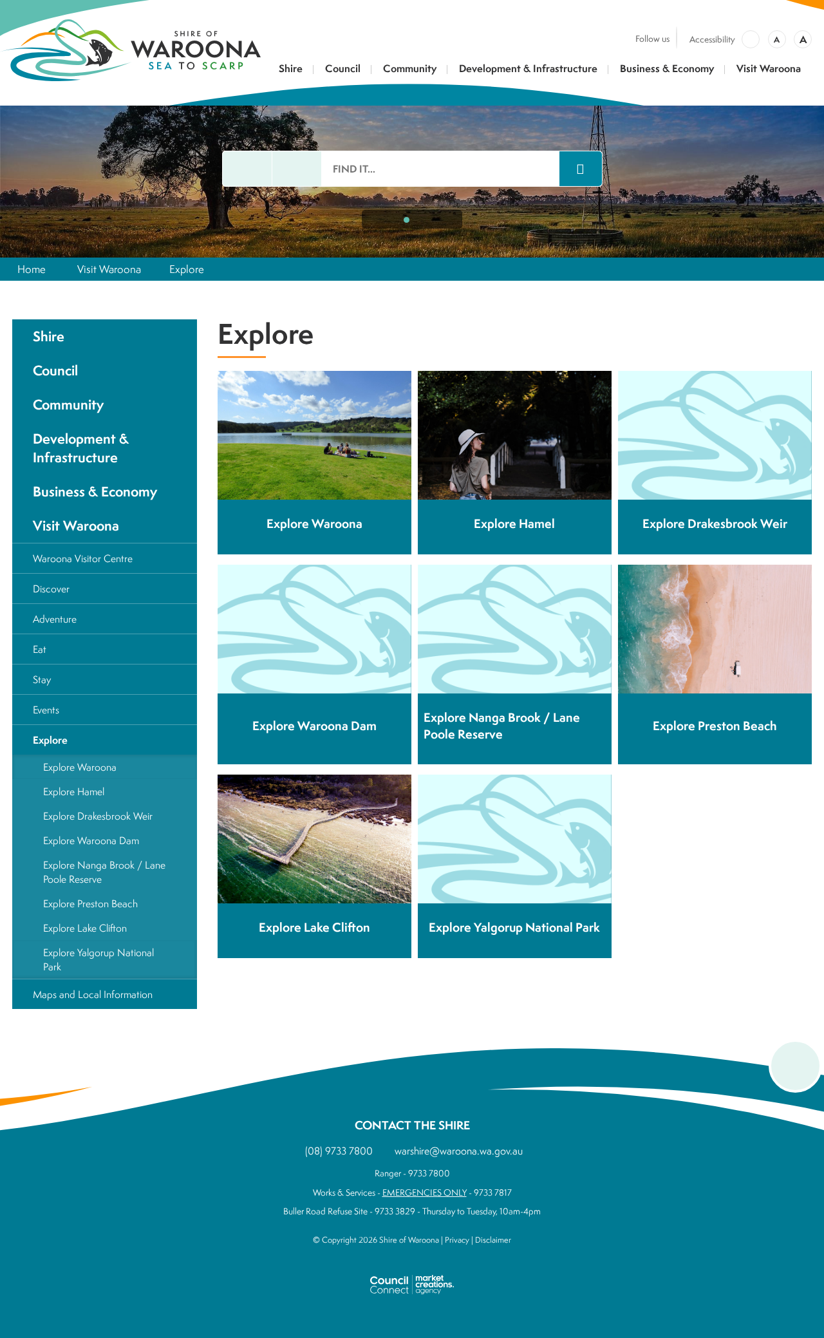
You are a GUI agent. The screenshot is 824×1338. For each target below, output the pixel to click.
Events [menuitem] (46, 709)
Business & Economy (667, 69)
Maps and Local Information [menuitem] (93, 994)
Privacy (457, 1239)
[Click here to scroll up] (795, 1066)
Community (409, 69)
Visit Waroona (768, 69)
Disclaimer (493, 1239)
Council (342, 69)
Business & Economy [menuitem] (95, 491)
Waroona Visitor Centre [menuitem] (83, 558)
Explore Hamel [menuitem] (73, 791)
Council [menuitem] (55, 370)
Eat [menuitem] (39, 649)
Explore (186, 268)
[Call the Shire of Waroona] (296, 168)
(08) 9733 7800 (339, 1151)
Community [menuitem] (68, 404)
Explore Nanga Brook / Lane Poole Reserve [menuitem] (104, 872)
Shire (291, 69)
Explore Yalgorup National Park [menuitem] (98, 959)
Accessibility (712, 39)
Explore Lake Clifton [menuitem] (85, 928)
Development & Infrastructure (528, 69)
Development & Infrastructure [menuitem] (81, 448)
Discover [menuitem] (51, 588)
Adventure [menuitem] (55, 619)
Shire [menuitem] (48, 336)
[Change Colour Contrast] (751, 39)
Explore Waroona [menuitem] (80, 767)
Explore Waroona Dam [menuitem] (91, 840)
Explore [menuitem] (50, 740)
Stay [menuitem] (42, 679)
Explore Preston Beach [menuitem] (90, 903)
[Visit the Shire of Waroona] (130, 48)
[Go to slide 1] (406, 220)
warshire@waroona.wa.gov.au (459, 1151)
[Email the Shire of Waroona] (247, 168)
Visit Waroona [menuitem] (76, 525)
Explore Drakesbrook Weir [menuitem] (98, 816)
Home (31, 268)
